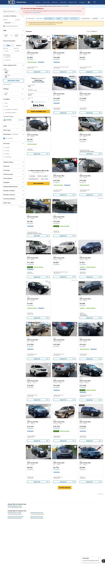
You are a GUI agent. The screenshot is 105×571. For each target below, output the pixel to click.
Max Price (16, 48)
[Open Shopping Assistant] (103, 561)
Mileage (6, 93)
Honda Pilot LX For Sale (36, 516)
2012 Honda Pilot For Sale (15, 506)
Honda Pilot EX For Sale (36, 512)
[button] (89, 2)
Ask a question (38, 183)
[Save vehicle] (49, 37)
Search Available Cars (38, 111)
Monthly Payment (31, 85)
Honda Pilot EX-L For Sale (14, 512)
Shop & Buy (63, 2)
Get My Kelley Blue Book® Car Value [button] (39, 101)
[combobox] (13, 11)
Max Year (17, 34)
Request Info (37, 71)
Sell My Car (55, 2)
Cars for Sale (46, 2)
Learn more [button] (21, 119)
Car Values (37, 2)
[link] (41, 62)
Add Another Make (14, 80)
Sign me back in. (37, 12)
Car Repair (82, 2)
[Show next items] (100, 18)
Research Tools (73, 2)
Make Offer (89, 153)
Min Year (6, 34)
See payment (30, 59)
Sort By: (89, 31)
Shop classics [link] (6, 84)
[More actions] (48, 72)
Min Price (5, 48)
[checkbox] (6, 57)
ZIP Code (17, 19)
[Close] (98, 558)
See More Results (64, 487)
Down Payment (31, 93)
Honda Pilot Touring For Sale (15, 516)
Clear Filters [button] (39, 18)
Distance (5, 19)
